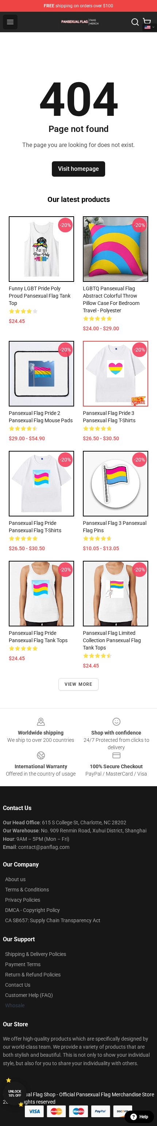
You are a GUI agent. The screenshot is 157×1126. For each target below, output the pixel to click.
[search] (135, 22)
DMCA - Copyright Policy (32, 910)
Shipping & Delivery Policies (35, 954)
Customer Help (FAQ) (29, 995)
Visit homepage (78, 168)
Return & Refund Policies (33, 975)
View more (79, 684)
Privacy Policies (22, 900)
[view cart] (146, 22)
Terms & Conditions (27, 890)
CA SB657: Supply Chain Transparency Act (52, 920)
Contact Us (17, 985)
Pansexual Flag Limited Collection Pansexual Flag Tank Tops (112, 640)
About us (15, 879)
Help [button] (143, 1116)
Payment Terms (23, 964)
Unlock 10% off (14, 1093)
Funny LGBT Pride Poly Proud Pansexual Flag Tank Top (39, 296)
